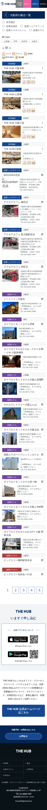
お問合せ (35, 4)
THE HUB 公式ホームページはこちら (23, 711)
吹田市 (24, 41)
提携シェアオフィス (34, 26)
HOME (5, 763)
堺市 (15, 41)
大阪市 (34, 41)
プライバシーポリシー (17, 782)
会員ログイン (27, 4)
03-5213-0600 (20, 4)
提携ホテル (38, 30)
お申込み (43, 4)
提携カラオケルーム (16, 30)
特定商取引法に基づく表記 (36, 782)
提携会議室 (11, 26)
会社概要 (5, 782)
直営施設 (10, 22)
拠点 (28, 763)
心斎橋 (7, 41)
